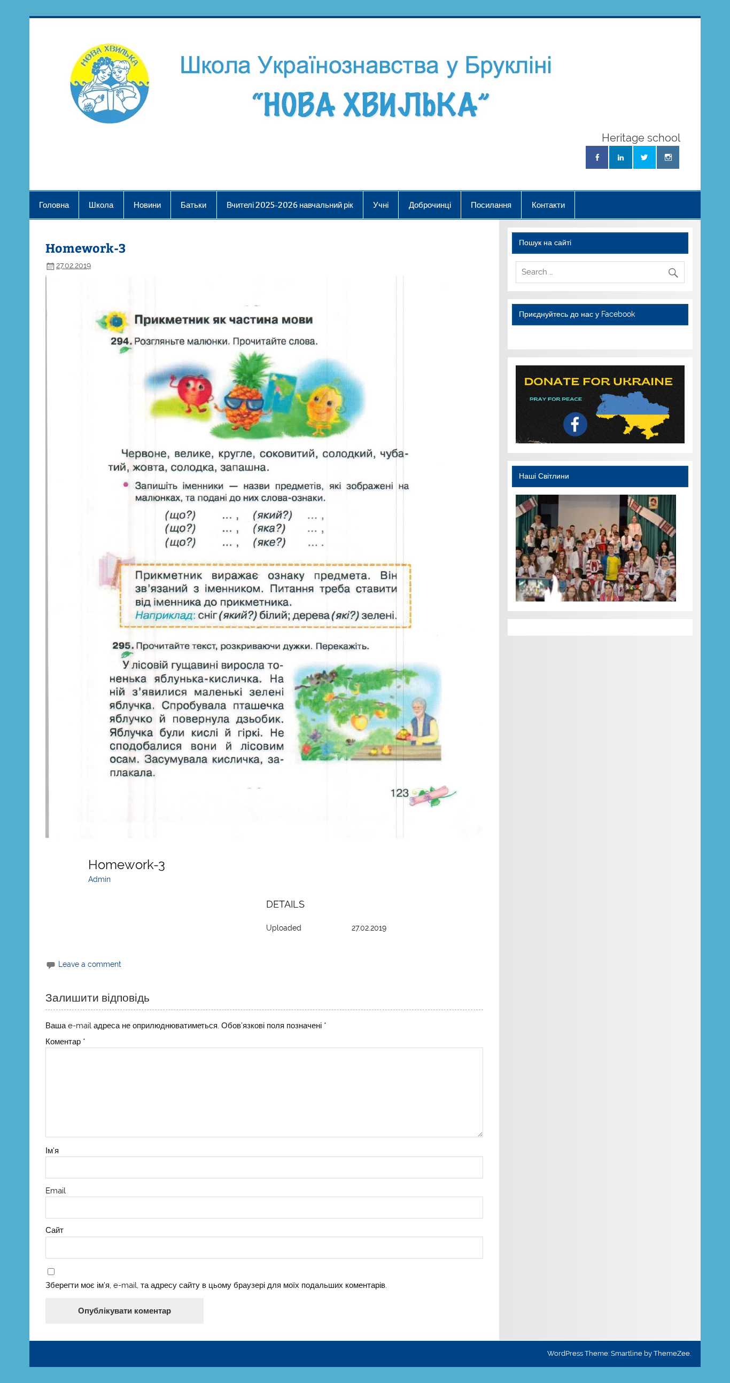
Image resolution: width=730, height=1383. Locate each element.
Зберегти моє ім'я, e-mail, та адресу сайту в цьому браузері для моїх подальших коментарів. (216, 1286)
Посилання (491, 205)
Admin (99, 879)
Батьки (193, 205)
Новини (147, 205)
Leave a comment (89, 964)
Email (55, 1191)
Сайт (54, 1230)
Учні (381, 205)
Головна (54, 205)
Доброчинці (430, 205)
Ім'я (52, 1151)
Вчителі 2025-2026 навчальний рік (290, 205)
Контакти (548, 205)
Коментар (65, 1042)
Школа (101, 205)
